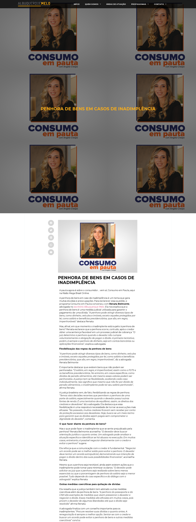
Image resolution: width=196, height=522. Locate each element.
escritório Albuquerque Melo (89, 307)
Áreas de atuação (116, 4)
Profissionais (138, 4)
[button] (51, 223)
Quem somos (91, 4)
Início (77, 4)
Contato (159, 4)
